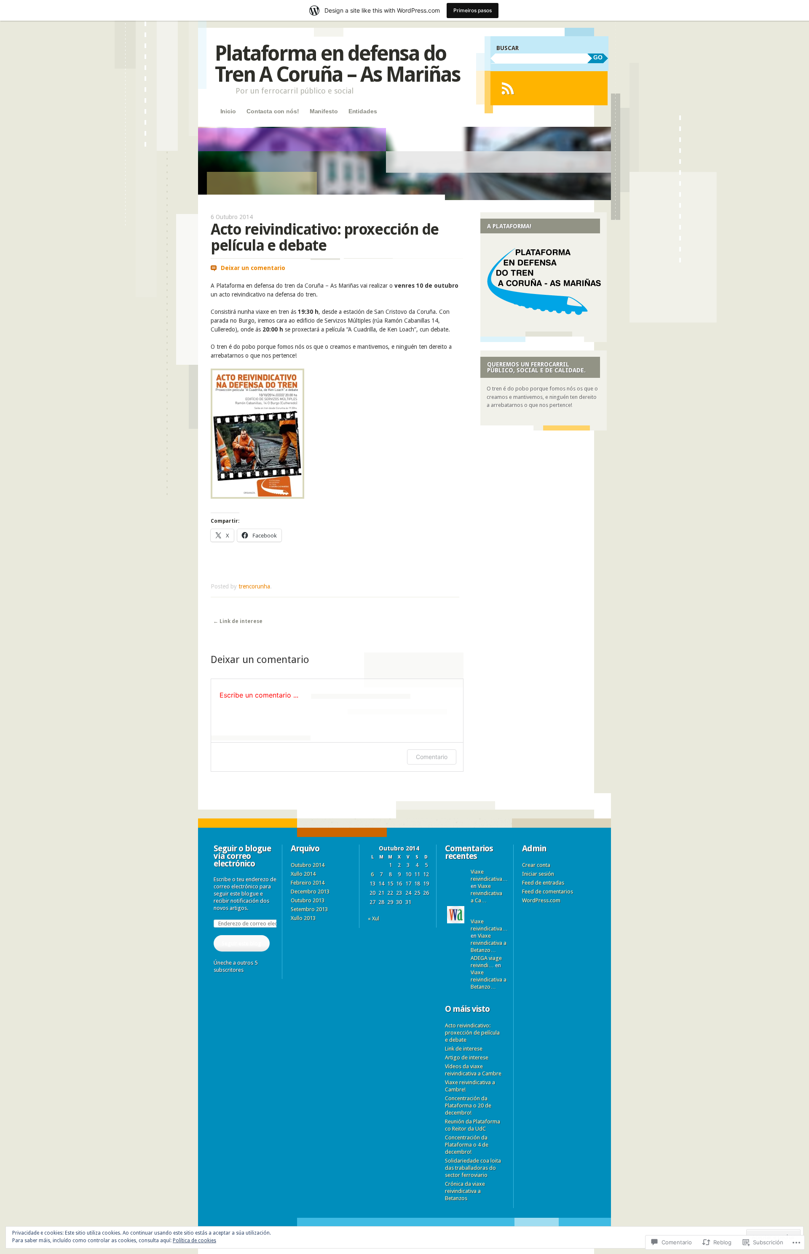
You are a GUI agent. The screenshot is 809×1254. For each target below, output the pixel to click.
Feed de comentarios (547, 891)
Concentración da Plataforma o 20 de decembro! (468, 1105)
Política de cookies (194, 1240)
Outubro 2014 (307, 865)
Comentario (431, 756)
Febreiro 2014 (307, 883)
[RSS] (507, 88)
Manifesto (324, 111)
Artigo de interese (466, 1057)
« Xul (373, 918)
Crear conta (536, 865)
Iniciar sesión (538, 874)
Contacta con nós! (272, 111)
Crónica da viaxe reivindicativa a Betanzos (465, 1191)
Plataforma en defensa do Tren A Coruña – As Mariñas (337, 64)
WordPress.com (541, 900)
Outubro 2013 (307, 900)
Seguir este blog (241, 943)
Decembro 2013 (310, 891)
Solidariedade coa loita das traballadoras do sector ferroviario (473, 1168)
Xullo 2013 (303, 918)
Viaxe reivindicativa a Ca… (486, 893)
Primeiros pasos (472, 10)
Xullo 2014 (303, 874)
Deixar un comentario (253, 268)
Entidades (362, 111)
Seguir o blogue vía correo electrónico (242, 856)
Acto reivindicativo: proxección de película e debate (472, 1032)
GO (598, 57)
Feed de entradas (543, 883)
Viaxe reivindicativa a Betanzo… (488, 943)
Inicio (228, 111)
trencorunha (254, 586)
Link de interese (238, 621)
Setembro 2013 (309, 909)
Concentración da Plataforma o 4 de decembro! (466, 1144)
